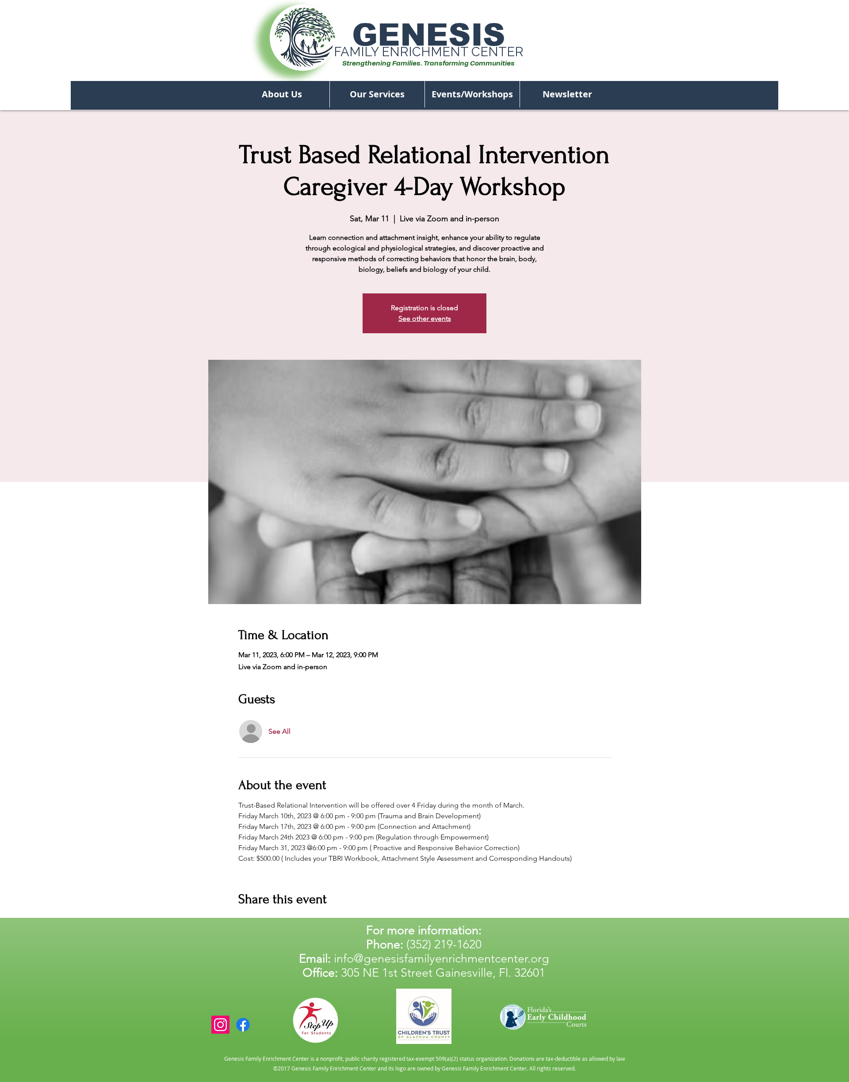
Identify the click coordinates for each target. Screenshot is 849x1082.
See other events (424, 318)
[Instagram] (220, 1025)
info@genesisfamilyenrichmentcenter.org (441, 958)
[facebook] (243, 1025)
